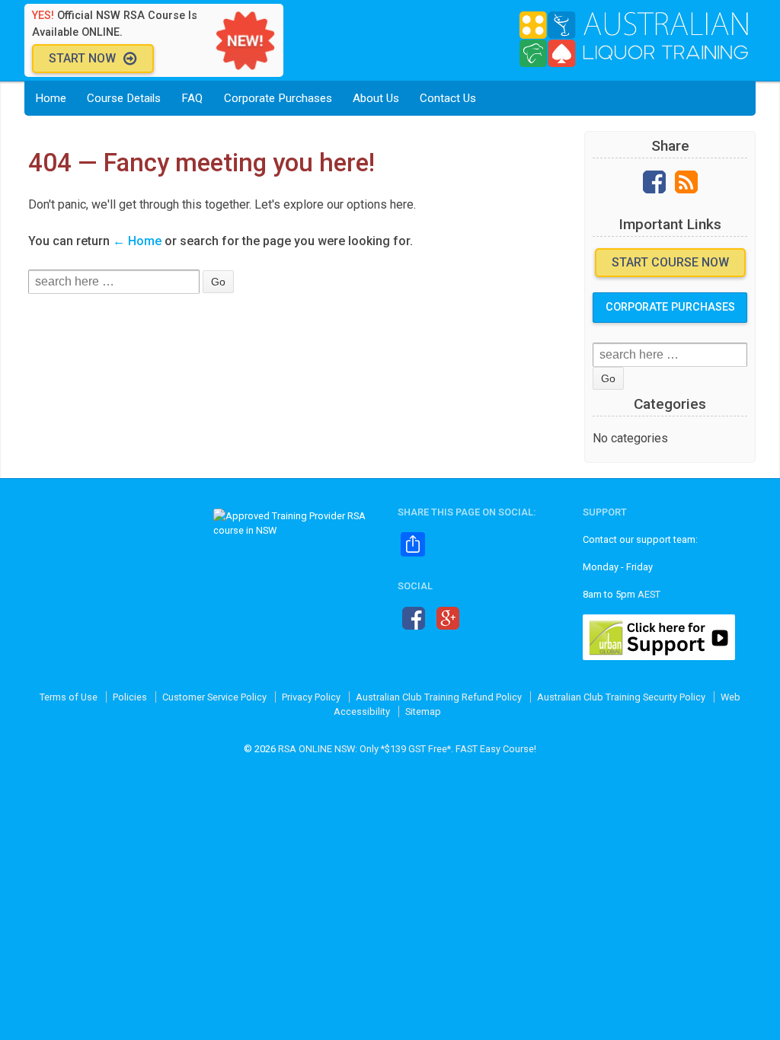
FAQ (192, 98)
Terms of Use (69, 697)
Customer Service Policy (214, 697)
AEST (649, 594)
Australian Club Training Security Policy (621, 697)
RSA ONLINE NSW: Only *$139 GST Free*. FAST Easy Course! (407, 748)
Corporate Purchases (278, 98)
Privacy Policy (311, 697)
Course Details (124, 98)
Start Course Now (670, 262)
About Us (376, 98)
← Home (137, 241)
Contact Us (448, 98)
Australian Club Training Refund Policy (439, 697)
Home (50, 98)
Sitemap (423, 711)
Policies (130, 697)
